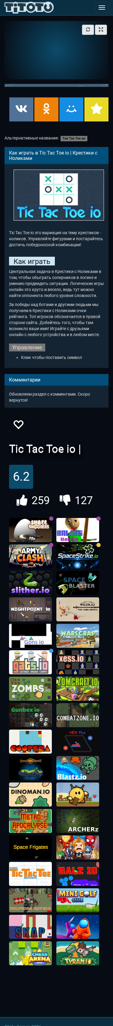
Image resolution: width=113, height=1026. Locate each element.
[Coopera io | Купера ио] (30, 742)
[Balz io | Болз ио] (77, 874)
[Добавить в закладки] (96, 109)
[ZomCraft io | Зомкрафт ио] (77, 689)
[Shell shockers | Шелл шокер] (30, 530)
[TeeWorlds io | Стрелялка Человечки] (77, 795)
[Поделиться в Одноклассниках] (46, 109)
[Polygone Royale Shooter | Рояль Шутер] (30, 900)
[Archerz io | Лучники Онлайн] (77, 821)
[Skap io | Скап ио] (30, 927)
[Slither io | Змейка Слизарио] (30, 583)
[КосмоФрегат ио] (30, 847)
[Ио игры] (29, 7)
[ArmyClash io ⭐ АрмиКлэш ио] (30, 556)
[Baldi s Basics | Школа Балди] (77, 530)
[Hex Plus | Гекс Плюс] (77, 742)
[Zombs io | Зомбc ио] (30, 689)
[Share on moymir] (71, 109)
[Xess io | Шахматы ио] (77, 662)
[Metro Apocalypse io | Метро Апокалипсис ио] (30, 821)
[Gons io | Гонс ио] (30, 636)
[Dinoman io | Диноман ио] (30, 795)
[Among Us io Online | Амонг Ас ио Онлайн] (77, 927)
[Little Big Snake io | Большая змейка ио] (30, 768)
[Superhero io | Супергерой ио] (77, 847)
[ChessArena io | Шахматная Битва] (30, 953)
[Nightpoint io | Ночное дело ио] (30, 609)
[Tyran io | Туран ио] (77, 953)
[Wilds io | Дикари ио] (77, 609)
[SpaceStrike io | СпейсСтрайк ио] (77, 556)
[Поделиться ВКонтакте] (21, 109)
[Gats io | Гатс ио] (30, 662)
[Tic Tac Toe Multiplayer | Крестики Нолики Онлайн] (30, 874)
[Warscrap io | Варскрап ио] (77, 636)
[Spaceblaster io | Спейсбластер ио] (77, 583)
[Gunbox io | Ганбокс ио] (30, 715)
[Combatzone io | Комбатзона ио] (77, 715)
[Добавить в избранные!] (18, 426)
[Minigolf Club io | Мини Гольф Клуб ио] (77, 900)
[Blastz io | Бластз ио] (77, 768)
